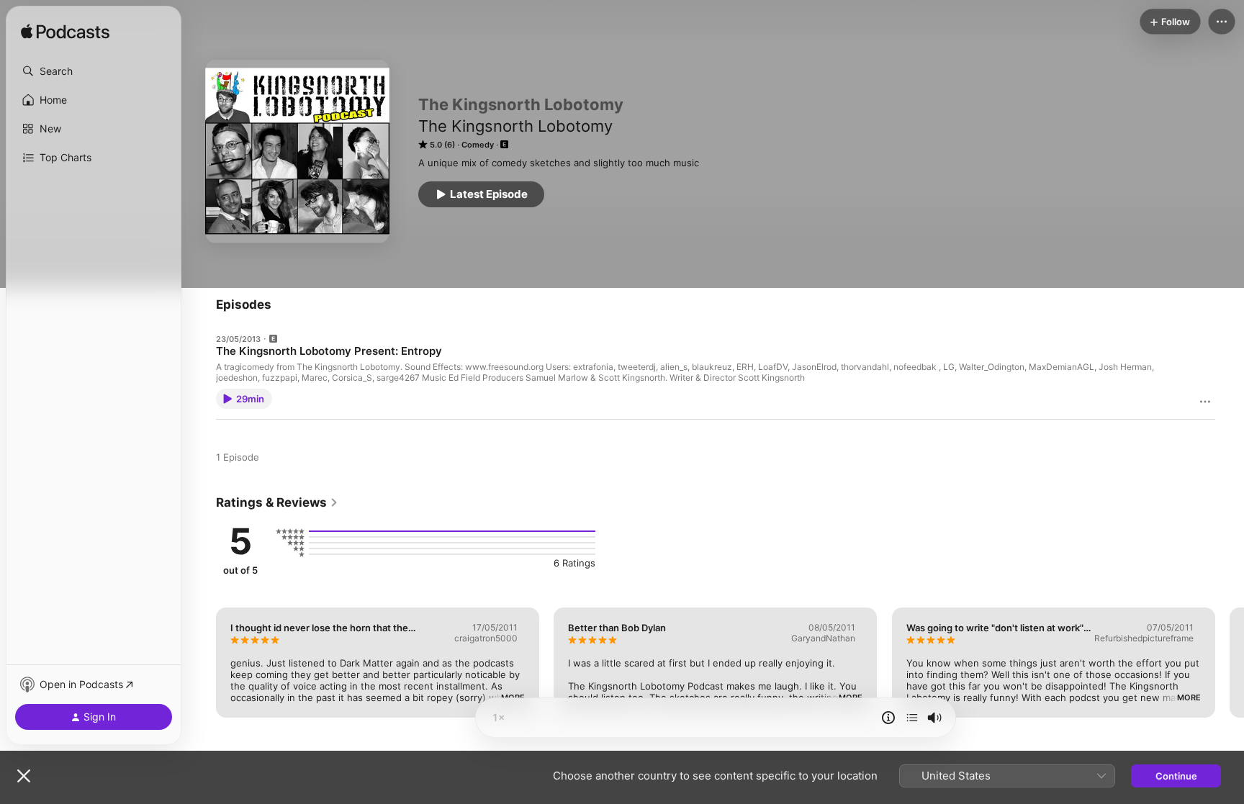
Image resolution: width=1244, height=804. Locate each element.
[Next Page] (1230, 662)
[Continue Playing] (912, 718)
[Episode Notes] (888, 718)
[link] (277, 502)
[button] (93, 71)
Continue (1176, 776)
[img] (65, 32)
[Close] (23, 775)
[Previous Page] (201, 662)
